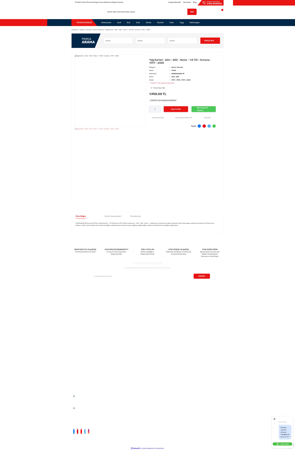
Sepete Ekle (176, 109)
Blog (194, 2)
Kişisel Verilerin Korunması (77, 377)
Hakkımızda (75, 290)
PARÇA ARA (209, 41)
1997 (173, 80)
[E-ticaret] (147, 448)
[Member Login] (207, 12)
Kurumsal (187, 2)
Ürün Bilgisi (81, 216)
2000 (188, 80)
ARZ (177, 77)
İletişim (74, 295)
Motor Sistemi (177, 67)
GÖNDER (201, 276)
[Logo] (82, 11)
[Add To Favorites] (156, 118)
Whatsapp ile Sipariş (202, 109)
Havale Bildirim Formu (75, 386)
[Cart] (220, 12)
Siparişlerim (75, 299)
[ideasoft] (135, 448)
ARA (192, 12)
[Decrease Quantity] (151, 109)
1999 (183, 80)
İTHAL (173, 70)
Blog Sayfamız (76, 308)
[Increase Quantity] (158, 109)
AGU (173, 77)
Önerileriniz (135, 216)
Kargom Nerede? (174, 2)
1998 (178, 80)
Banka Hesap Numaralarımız (81, 304)
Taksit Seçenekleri (112, 216)
